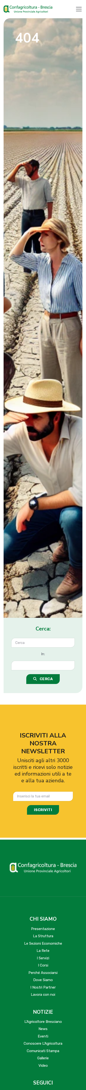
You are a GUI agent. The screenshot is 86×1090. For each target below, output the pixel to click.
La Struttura (43, 936)
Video (43, 1065)
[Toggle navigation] (78, 9)
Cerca (46, 679)
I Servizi (43, 958)
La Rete (43, 951)
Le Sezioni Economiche (43, 943)
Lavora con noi (43, 994)
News (43, 1029)
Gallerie (43, 1058)
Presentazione (43, 929)
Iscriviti (43, 810)
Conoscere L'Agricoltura (43, 1043)
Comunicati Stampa (43, 1051)
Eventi (43, 1036)
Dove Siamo (43, 980)
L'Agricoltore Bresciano (43, 1021)
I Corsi (43, 965)
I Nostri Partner (43, 987)
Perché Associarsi (43, 973)
